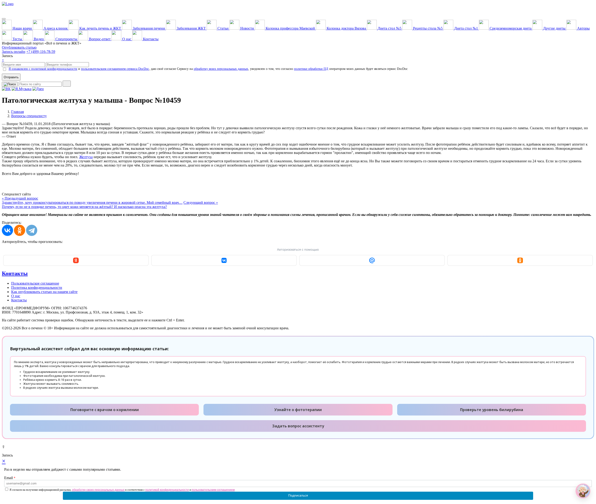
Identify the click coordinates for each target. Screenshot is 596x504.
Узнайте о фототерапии (298, 409)
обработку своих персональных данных (98, 489)
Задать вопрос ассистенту (298, 426)
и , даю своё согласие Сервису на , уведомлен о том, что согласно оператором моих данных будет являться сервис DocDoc (208, 69)
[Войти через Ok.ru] (520, 260)
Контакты (15, 273)
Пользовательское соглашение (35, 283)
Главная (17, 112)
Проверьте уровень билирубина (491, 409)
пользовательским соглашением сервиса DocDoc (115, 69)
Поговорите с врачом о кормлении (104, 409)
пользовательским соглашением (213, 489)
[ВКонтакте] (7, 230)
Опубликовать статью (19, 47)
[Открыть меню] (4, 19)
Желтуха (86, 157)
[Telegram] (31, 230)
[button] (583, 491)
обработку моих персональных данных (221, 69)
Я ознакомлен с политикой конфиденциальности (43, 69)
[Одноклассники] (19, 230)
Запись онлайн (13, 52)
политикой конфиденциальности (167, 489)
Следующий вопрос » (110, 205)
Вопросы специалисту (29, 116)
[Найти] (67, 84)
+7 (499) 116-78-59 (40, 52)
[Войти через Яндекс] (76, 260)
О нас (15, 296)
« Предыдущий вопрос (92, 200)
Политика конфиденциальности (36, 287)
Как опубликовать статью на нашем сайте (44, 292)
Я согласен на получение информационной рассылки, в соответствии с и (122, 489)
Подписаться (298, 495)
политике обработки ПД (311, 69)
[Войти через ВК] (224, 260)
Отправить (11, 77)
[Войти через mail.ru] (372, 260)
